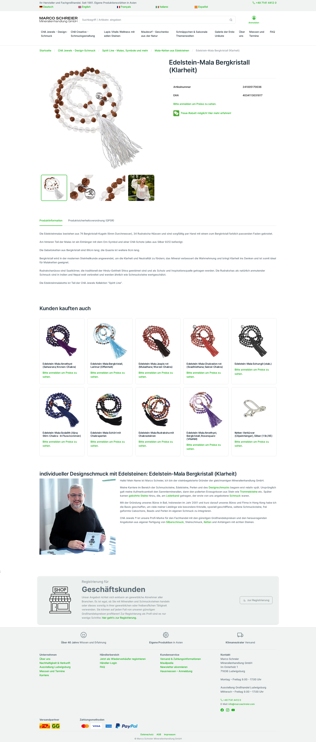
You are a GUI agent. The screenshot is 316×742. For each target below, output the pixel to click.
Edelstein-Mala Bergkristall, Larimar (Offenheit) (107, 365)
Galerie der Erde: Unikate (225, 33)
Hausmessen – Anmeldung (176, 671)
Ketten (207, 522)
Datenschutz (147, 734)
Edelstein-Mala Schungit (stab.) (253, 363)
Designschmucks (219, 487)
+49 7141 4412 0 (265, 2)
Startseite (45, 50)
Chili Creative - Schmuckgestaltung (83, 33)
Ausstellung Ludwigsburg (55, 666)
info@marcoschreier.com (241, 704)
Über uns (242, 33)
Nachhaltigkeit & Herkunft (55, 662)
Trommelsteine (248, 491)
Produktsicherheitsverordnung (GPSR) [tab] (91, 220)
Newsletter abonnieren (173, 666)
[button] (54, 41)
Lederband (172, 495)
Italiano (163, 6)
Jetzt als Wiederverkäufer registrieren (123, 658)
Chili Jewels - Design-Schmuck (54, 33)
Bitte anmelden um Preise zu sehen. (194, 103)
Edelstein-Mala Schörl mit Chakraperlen (106, 434)
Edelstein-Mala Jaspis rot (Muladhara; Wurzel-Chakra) (156, 365)
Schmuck (235, 495)
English (86, 6)
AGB (159, 734)
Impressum (170, 734)
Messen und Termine (256, 33)
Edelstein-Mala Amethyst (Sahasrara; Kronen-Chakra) (59, 365)
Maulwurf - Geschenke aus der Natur (155, 33)
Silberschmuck (175, 522)
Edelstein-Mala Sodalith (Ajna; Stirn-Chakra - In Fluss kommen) (62, 434)
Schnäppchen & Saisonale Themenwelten (191, 33)
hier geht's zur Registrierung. (119, 617)
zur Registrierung (258, 600)
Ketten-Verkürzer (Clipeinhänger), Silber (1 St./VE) (253, 434)
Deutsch (47, 6)
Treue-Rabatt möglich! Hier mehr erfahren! (206, 113)
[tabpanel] (158, 258)
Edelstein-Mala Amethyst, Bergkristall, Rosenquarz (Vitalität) (202, 435)
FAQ (272, 31)
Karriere (44, 675)
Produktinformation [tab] (51, 220)
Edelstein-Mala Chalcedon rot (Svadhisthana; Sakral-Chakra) (205, 365)
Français (125, 6)
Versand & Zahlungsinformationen (180, 658)
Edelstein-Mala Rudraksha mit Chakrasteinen (156, 434)
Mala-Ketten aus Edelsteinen (172, 50)
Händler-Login (108, 662)
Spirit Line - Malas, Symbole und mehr (125, 50)
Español (203, 6)
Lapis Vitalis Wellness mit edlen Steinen (119, 33)
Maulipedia (166, 662)
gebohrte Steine (138, 495)
